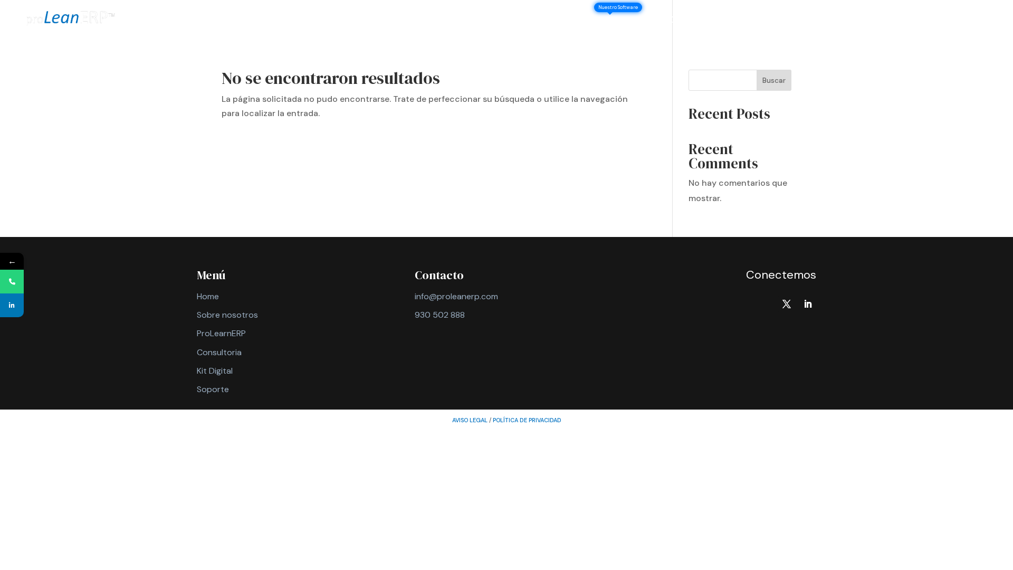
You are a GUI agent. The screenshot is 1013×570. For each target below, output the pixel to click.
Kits (741, 21)
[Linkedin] (12, 305)
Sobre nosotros (553, 21)
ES (980, 21)
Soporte (942, 21)
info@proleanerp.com (456, 296)
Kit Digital (215, 370)
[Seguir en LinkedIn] (807, 304)
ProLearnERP (221, 333)
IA (778, 21)
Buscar (774, 80)
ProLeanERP (628, 21)
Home (208, 296)
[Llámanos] (12, 281)
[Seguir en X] (786, 304)
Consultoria (219, 352)
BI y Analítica (824, 21)
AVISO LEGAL (470, 420)
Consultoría (693, 21)
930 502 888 (440, 314)
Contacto (888, 21)
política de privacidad (527, 420)
